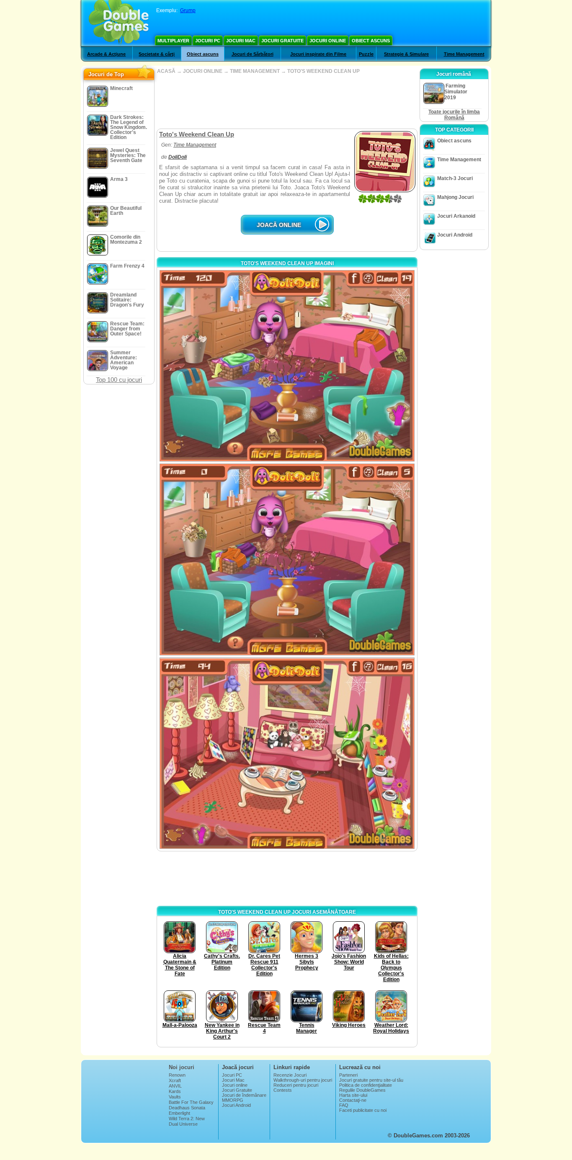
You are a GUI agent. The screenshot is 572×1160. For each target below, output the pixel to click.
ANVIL (175, 1085)
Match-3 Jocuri (455, 178)
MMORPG (232, 1100)
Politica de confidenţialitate (365, 1085)
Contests (282, 1090)
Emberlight (179, 1113)
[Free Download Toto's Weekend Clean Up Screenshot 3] (287, 753)
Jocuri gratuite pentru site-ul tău (371, 1080)
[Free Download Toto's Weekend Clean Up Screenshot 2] (287, 559)
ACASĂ (166, 71)
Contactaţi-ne (352, 1100)
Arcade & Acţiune (106, 54)
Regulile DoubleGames (362, 1090)
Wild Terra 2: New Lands (187, 1121)
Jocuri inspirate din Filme (318, 54)
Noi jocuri (181, 1067)
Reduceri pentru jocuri (295, 1085)
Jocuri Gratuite (282, 40)
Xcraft (175, 1080)
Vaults (175, 1096)
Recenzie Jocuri (290, 1075)
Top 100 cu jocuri (119, 379)
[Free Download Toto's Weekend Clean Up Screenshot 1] (287, 365)
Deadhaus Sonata (187, 1107)
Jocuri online (327, 40)
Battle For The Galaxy (191, 1102)
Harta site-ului (353, 1095)
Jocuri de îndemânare (244, 1095)
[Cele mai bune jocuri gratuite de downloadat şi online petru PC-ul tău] (119, 23)
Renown (177, 1075)
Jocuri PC (207, 40)
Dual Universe (183, 1123)
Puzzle (366, 54)
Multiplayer (173, 40)
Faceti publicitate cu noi (362, 1110)
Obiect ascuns (371, 40)
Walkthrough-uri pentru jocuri (302, 1080)
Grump (188, 10)
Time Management (464, 54)
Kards (175, 1091)
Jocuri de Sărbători (252, 54)
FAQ (343, 1105)
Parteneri (348, 1075)
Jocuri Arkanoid (456, 216)
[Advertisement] (287, 101)
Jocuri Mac (240, 40)
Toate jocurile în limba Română (454, 115)
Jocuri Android (454, 235)
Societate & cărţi (157, 54)
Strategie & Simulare (406, 54)
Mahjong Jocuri (455, 197)
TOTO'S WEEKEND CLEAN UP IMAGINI (287, 263)
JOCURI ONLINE (202, 71)
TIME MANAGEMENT (255, 71)
